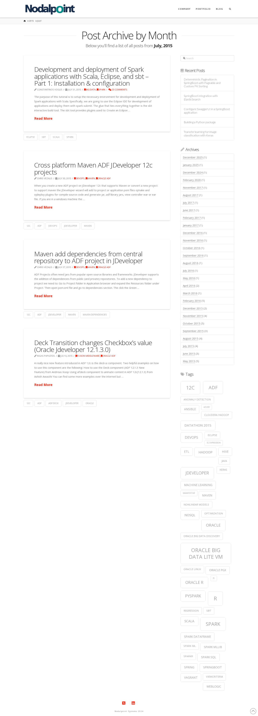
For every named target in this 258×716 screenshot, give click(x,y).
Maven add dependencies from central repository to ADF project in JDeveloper (88, 257)
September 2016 (193, 255)
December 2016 (193, 233)
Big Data (91, 89)
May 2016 (189, 278)
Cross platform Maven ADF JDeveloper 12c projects (93, 168)
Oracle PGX (217, 570)
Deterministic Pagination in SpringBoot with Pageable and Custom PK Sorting (202, 83)
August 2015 (190, 338)
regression (191, 610)
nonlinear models (196, 504)
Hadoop (206, 452)
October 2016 (191, 248)
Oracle (89, 403)
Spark (101, 89)
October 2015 (191, 323)
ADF (39, 225)
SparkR (188, 656)
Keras (223, 469)
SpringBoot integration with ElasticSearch (201, 97)
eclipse (31, 136)
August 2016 (190, 263)
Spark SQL (208, 657)
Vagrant (191, 677)
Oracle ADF (104, 178)
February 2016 (192, 300)
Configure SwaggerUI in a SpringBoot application (207, 110)
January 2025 (191, 165)
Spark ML (190, 646)
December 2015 (193, 308)
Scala (56, 136)
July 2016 (188, 270)
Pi (213, 578)
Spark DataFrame (197, 637)
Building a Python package (200, 122)
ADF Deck (53, 403)
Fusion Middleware (88, 355)
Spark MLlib (213, 647)
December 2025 (193, 157)
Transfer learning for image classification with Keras (200, 133)
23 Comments (119, 89)
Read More (43, 118)
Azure (207, 407)
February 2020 (192, 180)
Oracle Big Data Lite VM (206, 553)
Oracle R (194, 582)
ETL (186, 452)
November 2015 (193, 316)
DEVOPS (80, 178)
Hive (225, 452)
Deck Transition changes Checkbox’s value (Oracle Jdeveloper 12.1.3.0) (93, 346)
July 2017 (188, 202)
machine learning (198, 485)
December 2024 (193, 172)
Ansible (190, 409)
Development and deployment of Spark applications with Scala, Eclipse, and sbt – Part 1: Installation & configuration (91, 76)
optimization (213, 513)
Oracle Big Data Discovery (202, 536)
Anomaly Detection (197, 399)
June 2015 (189, 353)
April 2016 (189, 285)
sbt (44, 136)
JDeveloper (70, 225)
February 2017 (192, 217)
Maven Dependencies (95, 314)
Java (224, 461)
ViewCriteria (214, 676)
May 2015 (189, 361)
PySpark (193, 595)
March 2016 (190, 293)
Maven (91, 178)
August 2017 (190, 195)
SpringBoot (212, 667)
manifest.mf (189, 493)
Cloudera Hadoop (216, 415)
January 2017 (191, 225)
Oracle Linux (192, 569)
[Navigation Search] (230, 9)
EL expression (214, 442)
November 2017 (193, 187)
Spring (189, 667)
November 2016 (193, 240)
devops (52, 225)
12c (28, 225)
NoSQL (189, 515)
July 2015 (188, 346)
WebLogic (214, 686)
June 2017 (189, 210)
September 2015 (193, 331)
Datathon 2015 (197, 425)
